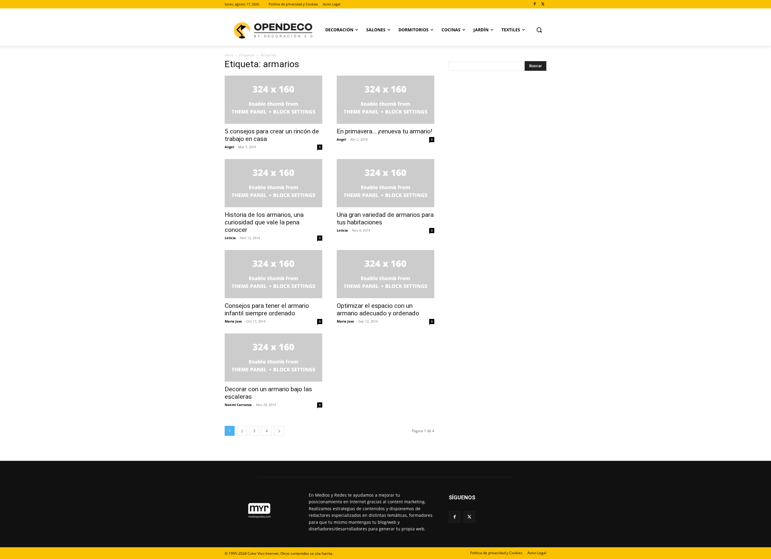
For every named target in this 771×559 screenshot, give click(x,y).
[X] (542, 4)
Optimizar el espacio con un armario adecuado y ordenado (378, 309)
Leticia (230, 238)
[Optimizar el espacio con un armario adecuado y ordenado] (385, 274)
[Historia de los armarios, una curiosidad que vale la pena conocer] (273, 183)
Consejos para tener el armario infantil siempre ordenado (267, 309)
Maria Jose (233, 321)
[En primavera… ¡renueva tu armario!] (385, 100)
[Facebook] (534, 4)
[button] (539, 30)
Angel (229, 147)
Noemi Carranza (238, 404)
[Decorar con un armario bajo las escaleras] (273, 357)
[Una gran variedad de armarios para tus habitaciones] (385, 183)
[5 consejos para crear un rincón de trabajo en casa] (273, 100)
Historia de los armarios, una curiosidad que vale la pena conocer (264, 222)
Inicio (229, 55)
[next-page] (279, 431)
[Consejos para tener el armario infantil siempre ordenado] (273, 274)
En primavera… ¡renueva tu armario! (384, 131)
